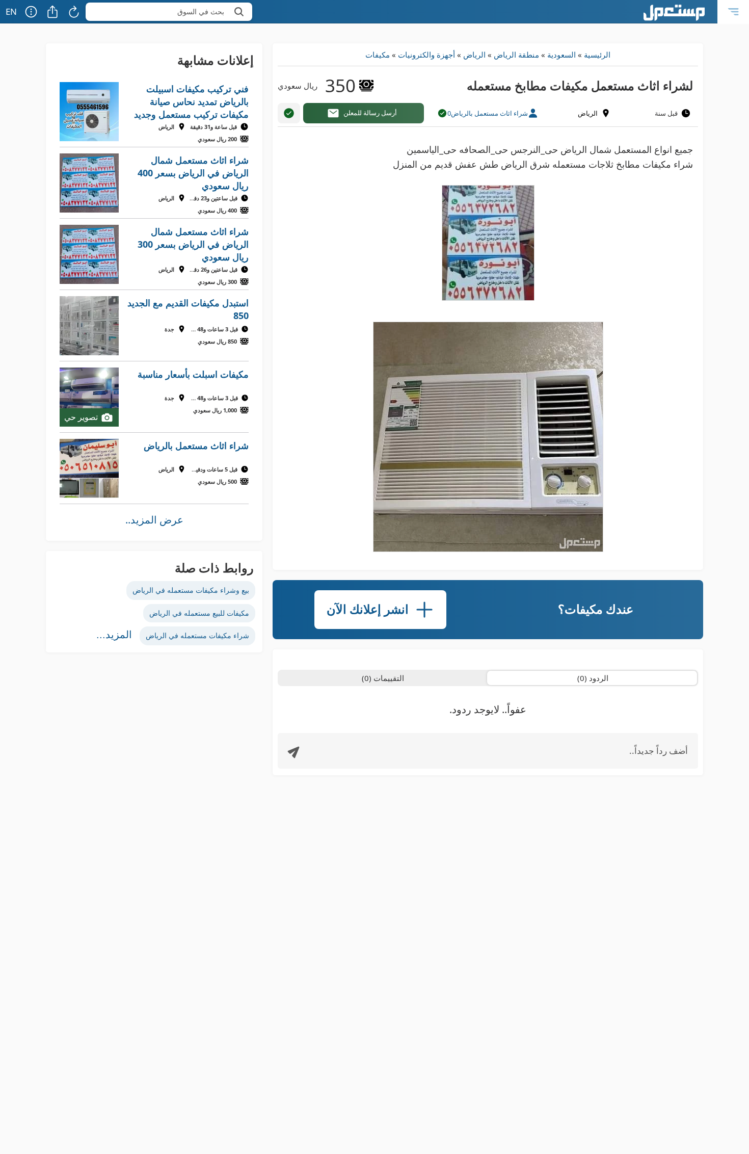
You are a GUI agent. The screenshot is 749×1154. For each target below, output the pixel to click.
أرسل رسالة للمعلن (370, 112)
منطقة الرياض (516, 54)
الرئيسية (597, 54)
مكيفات (377, 54)
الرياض (474, 54)
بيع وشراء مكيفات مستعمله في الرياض (190, 590)
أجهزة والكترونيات (426, 54)
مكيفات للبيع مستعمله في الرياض (199, 613)
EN (11, 11)
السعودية (561, 54)
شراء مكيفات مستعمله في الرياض (197, 635)
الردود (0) (592, 678)
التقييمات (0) (383, 678)
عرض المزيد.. (154, 520)
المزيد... (114, 634)
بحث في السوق (200, 11)
